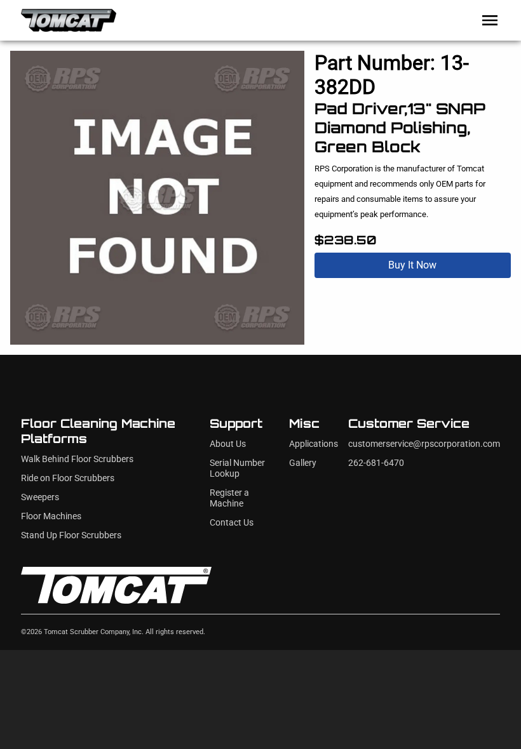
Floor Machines (51, 516)
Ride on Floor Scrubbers (67, 478)
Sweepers (40, 497)
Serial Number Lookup (237, 468)
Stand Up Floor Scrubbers (71, 535)
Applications (313, 444)
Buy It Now (412, 265)
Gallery (302, 463)
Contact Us (232, 522)
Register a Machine (229, 498)
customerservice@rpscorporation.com (424, 444)
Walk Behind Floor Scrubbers (77, 459)
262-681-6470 (376, 463)
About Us (228, 444)
